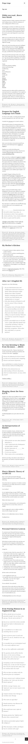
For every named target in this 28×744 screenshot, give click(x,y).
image (20, 235)
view (7, 240)
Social (8, 239)
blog (21, 104)
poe (6, 276)
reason (10, 340)
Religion (3, 106)
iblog (16, 235)
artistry (3, 233)
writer (11, 240)
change (17, 338)
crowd (9, 384)
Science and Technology (18, 734)
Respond (13, 340)
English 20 (14, 104)
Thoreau (4, 87)
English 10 (20, 144)
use (9, 106)
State (17, 466)
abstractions (21, 600)
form (7, 105)
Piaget (3, 81)
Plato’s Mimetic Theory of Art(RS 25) (13, 472)
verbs (21, 602)
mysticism (15, 353)
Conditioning (20, 733)
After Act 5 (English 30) (12, 281)
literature (15, 237)
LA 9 (12, 419)
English (21, 233)
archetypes (12, 175)
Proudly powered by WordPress (8, 742)
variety (15, 386)
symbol (19, 239)
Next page (26, 739)
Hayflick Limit (12, 194)
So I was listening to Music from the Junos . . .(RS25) (13, 346)
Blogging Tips (4, 601)
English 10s (12, 227)
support (16, 239)
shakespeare (4, 239)
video (5, 240)
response (7, 106)
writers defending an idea (8, 154)
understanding (9, 386)
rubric (19, 238)
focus (21, 234)
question (20, 105)
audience (6, 233)
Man (18, 237)
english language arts (11, 234)
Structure (12, 239)
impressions (11, 105)
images (23, 235)
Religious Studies (5, 385)
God (14, 384)
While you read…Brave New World (12, 16)
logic (23, 733)
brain (6, 384)
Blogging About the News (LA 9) (13, 392)
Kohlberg (4, 79)
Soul (16, 385)
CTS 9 (8, 601)
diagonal (11, 270)
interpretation (7, 466)
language (4, 237)
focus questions (8, 235)
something (16, 276)
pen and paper (6, 602)
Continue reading (7, 378)
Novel (14, 105)
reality (14, 238)
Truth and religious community (16, 524)
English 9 (4, 146)
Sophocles (18, 175)
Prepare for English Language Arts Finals (11, 112)
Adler (3, 85)
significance (12, 602)
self (21, 238)
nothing (5, 734)
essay (17, 234)
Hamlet (5, 340)
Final (19, 234)
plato (20, 522)
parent (17, 105)
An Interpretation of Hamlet (11, 427)
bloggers (18, 419)
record (23, 105)
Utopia (9, 735)
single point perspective (13, 269)
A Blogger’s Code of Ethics (8, 221)
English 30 (5, 234)
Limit (12, 237)
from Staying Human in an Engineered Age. (13, 610)
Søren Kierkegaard (20, 183)
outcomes (10, 121)
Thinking (22, 239)
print (22, 522)
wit (8, 240)
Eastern (11, 384)
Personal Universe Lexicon (13, 529)
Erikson (4, 82)
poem (8, 276)
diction (18, 233)
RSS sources (6, 398)
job (7, 340)
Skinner (4, 78)
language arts (8, 237)
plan (20, 384)
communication (13, 233)
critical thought (10, 152)
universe (16, 602)
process (3, 238)
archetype (18, 232)
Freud (3, 84)
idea (18, 235)
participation (21, 237)
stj (10, 239)
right (17, 238)
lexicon (22, 601)
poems (10, 276)
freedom (13, 235)
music (18, 384)
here (20, 476)
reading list (11, 238)
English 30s (5, 226)
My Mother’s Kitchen (11, 245)
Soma (24, 734)
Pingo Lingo (6, 3)
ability (19, 104)
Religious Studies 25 (13, 382)
